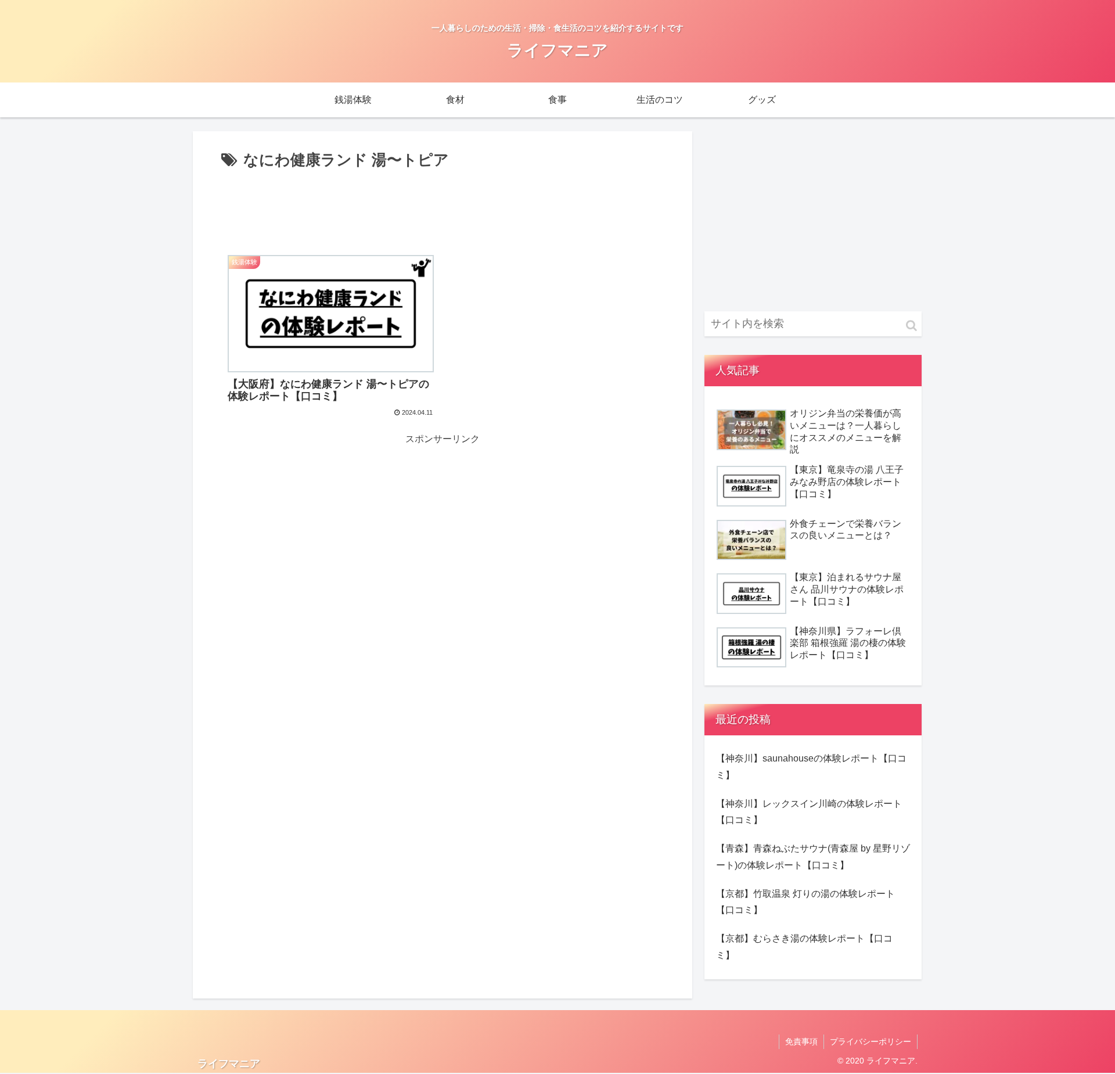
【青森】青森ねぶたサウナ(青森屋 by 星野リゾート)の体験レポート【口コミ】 (813, 856)
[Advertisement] (442, 205)
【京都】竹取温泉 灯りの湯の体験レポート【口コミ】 (805, 902)
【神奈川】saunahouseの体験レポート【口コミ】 (811, 766)
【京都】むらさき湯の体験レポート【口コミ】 (804, 946)
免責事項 (801, 1041)
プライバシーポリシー (870, 1041)
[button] (911, 325)
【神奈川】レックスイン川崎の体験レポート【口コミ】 (809, 812)
